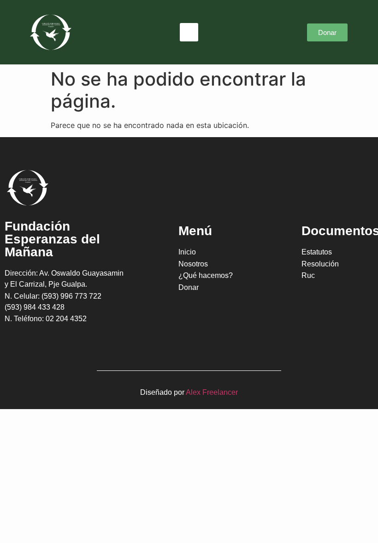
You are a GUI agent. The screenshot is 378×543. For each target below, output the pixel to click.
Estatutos (316, 252)
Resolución (320, 264)
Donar (188, 287)
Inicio (187, 252)
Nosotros (193, 264)
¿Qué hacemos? (205, 275)
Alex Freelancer (212, 392)
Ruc (308, 275)
